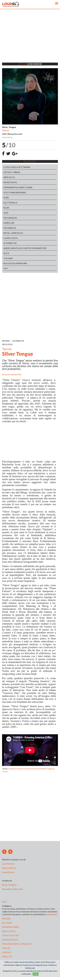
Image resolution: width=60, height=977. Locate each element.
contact (7, 952)
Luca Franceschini (12, 374)
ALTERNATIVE (10, 243)
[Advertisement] (30, 39)
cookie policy (26, 974)
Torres (5, 771)
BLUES (6, 207)
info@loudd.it (51, 914)
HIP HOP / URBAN (11, 172)
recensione (35, 768)
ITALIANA (8, 258)
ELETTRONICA (10, 202)
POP (5, 268)
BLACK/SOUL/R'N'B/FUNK (15, 263)
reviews (6, 918)
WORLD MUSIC (10, 182)
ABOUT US (7, 956)
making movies (10, 939)
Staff (4, 901)
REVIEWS (6, 341)
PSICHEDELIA (9, 228)
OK (34, 974)
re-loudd (7, 923)
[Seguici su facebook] (4, 851)
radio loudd (9, 931)
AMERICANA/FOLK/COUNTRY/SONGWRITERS (24, 248)
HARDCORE (8, 223)
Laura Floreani (8, 864)
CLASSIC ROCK (10, 238)
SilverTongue (47, 768)
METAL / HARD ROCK (13, 233)
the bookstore (10, 935)
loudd (10, 768)
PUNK (6, 197)
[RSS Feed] (10, 851)
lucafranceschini (22, 768)
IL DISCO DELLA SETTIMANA (16, 167)
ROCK (6, 253)
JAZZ (5, 213)
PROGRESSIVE (10, 218)
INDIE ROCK (9, 177)
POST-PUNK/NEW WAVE (14, 192)
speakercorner (10, 927)
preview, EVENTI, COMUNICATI (17, 944)
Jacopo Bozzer (8, 872)
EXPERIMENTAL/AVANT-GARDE (18, 187)
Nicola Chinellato (9, 885)
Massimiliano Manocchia (12, 889)
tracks (6, 948)
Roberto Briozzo (9, 868)
